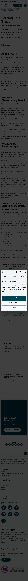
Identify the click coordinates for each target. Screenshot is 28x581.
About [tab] (23, 276)
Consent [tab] (5, 276)
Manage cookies (13, 302)
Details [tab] (14, 276)
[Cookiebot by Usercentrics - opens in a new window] (16, 272)
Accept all (14, 297)
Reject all (14, 307)
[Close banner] (25, 272)
